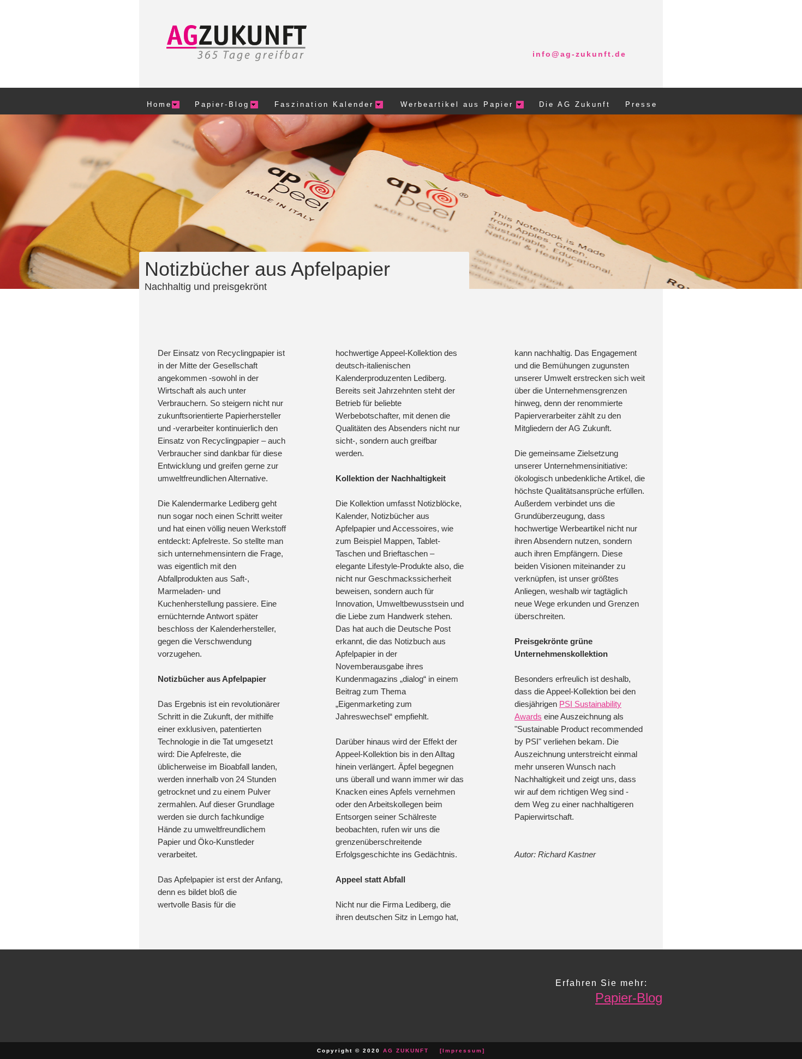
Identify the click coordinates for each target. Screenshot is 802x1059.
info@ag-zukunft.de (579, 54)
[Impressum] (462, 1051)
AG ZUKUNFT (406, 1051)
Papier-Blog (628, 997)
